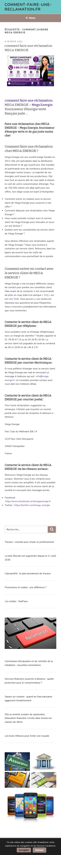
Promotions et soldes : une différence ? (25, 587)
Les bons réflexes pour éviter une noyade (27, 735)
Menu (32, 18)
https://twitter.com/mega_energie (32, 505)
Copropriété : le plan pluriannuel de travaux (28, 573)
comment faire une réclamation (29, 100)
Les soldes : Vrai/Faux (16, 601)
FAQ (46, 295)
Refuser (39, 850)
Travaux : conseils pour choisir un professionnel (29, 542)
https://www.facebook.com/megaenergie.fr (28, 501)
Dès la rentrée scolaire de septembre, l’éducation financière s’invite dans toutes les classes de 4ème (28, 718)
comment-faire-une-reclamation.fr (28, 7)
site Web (14, 299)
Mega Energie (42, 105)
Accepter (24, 850)
